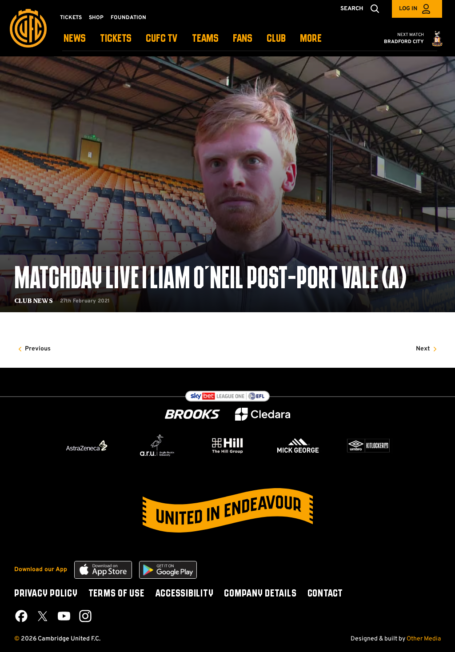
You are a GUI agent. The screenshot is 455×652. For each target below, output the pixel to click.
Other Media (424, 639)
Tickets (71, 17)
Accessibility (184, 593)
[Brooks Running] (192, 414)
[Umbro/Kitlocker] (368, 445)
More (311, 39)
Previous (38, 349)
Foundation (128, 17)
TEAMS (205, 39)
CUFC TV (162, 39)
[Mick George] (298, 445)
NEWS (75, 39)
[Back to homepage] (28, 28)
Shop (96, 17)
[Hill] (227, 445)
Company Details (260, 593)
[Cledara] (262, 414)
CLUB (276, 39)
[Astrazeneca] (86, 445)
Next (423, 349)
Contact (325, 593)
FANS (242, 39)
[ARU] (157, 445)
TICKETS (116, 39)
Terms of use (116, 593)
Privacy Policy (46, 593)
